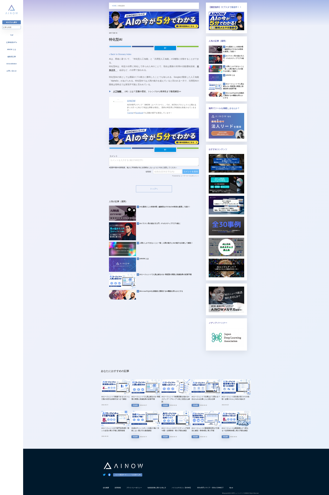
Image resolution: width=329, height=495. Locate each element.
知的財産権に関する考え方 (157, 488)
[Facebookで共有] (143, 46)
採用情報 (118, 488)
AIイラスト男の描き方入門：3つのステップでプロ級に (159, 223)
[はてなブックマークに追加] (165, 48)
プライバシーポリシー (134, 488)
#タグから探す (11, 22)
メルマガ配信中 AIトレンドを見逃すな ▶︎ (128, 475)
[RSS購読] (188, 46)
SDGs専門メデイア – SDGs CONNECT (210, 488)
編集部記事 (11, 57)
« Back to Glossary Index (120, 54)
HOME (114, 6)
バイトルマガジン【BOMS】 (181, 488)
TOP (11, 35)
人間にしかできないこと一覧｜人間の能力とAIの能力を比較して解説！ (166, 243)
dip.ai (231, 488)
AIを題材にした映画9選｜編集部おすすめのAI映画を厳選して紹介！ (164, 207)
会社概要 (106, 488)
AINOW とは (11, 49)
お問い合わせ (12, 71)
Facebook (139, 113)
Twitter (130, 113)
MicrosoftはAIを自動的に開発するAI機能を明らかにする (161, 291)
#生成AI (135, 405)
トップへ (154, 189)
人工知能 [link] (117, 91)
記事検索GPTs (11, 42)
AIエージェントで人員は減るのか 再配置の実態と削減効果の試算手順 (165, 274)
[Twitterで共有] (120, 46)
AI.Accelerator (11, 64)
